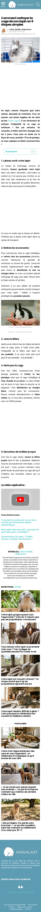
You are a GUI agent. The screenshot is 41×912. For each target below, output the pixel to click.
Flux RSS (28, 909)
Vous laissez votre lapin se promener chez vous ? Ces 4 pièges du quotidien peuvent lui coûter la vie (20, 649)
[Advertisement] (20, 87)
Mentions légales (16, 909)
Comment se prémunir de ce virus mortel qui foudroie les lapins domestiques (18, 522)
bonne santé (14, 120)
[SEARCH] (38, 4)
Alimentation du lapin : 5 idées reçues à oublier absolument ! (17, 538)
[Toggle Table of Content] (32, 151)
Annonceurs (32, 905)
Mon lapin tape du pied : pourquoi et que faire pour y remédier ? (20, 530)
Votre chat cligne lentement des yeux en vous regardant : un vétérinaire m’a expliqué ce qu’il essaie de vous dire (18, 755)
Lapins (17, 587)
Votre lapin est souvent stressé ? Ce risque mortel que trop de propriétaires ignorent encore (20, 681)
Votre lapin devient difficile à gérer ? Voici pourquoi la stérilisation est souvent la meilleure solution (20, 714)
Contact (12, 907)
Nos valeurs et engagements (15, 905)
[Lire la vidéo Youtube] (20, 499)
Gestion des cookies (24, 907)
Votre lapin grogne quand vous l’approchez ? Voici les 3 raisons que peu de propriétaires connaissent (20, 617)
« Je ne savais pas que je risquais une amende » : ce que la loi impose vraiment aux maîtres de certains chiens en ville (19, 791)
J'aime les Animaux (20, 892)
